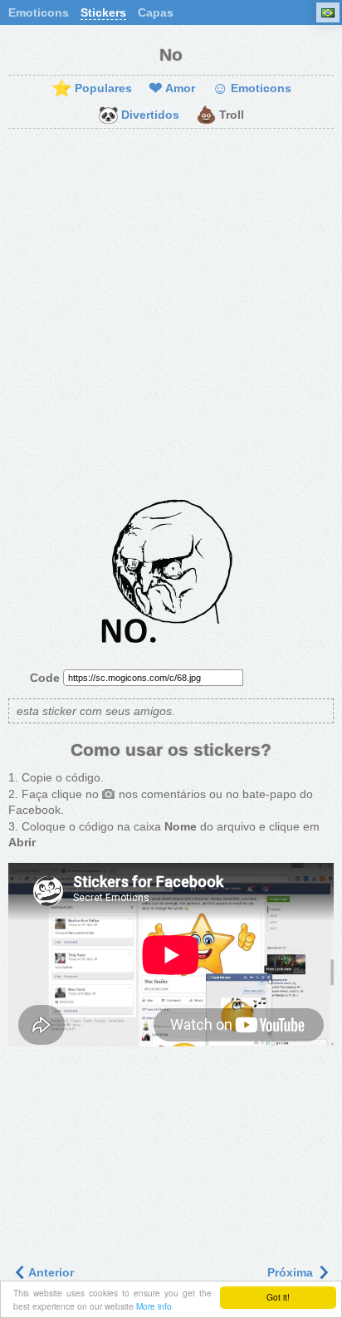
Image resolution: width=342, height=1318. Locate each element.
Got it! (278, 1297)
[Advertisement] (171, 316)
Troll (220, 115)
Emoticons (38, 12)
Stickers (103, 12)
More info (154, 1306)
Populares (91, 89)
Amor (172, 89)
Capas (155, 12)
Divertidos (138, 115)
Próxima (291, 1272)
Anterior (50, 1272)
